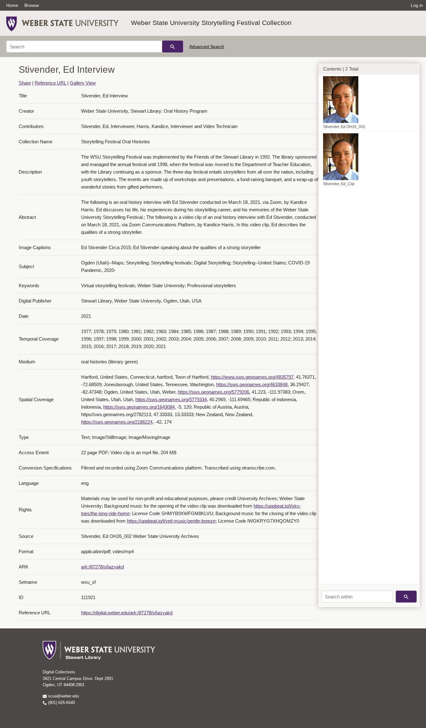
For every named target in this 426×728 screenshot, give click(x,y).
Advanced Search (206, 46)
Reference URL (50, 83)
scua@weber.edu (63, 696)
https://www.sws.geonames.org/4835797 (252, 377)
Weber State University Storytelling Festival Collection (211, 22)
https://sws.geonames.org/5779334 (171, 399)
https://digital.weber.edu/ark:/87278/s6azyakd (126, 612)
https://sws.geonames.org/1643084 (139, 407)
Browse (31, 5)
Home (12, 5)
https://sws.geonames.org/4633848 (252, 384)
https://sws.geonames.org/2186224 (116, 422)
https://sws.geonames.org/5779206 (213, 392)
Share (25, 83)
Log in (417, 5)
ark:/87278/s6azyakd (102, 566)
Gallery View (83, 83)
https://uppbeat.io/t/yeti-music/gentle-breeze (171, 521)
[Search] (172, 46)
